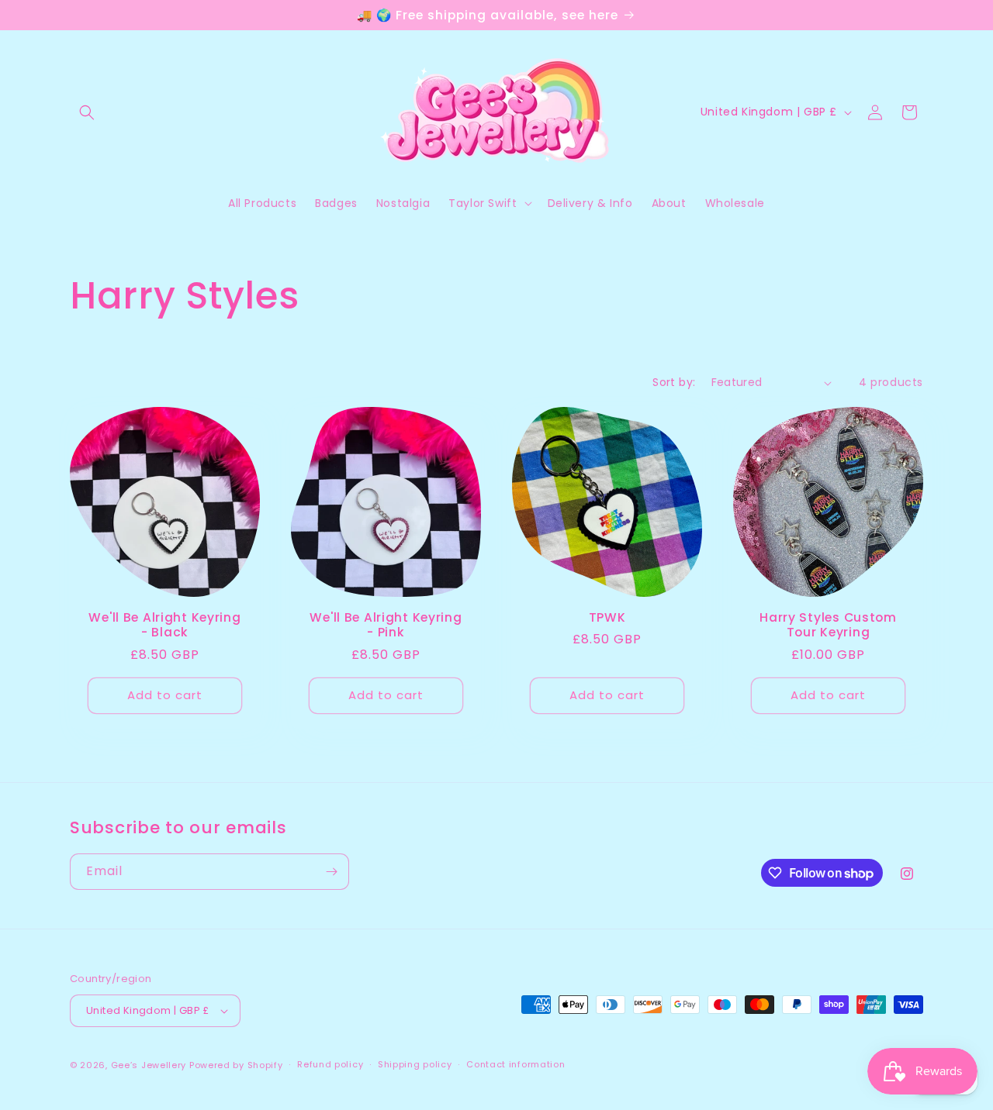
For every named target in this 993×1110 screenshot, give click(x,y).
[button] (87, 112)
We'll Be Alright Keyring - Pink (386, 625)
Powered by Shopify (236, 1065)
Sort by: (673, 382)
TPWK (607, 617)
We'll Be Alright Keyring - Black (164, 625)
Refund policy (330, 1064)
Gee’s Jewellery (149, 1065)
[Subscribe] (331, 871)
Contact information (515, 1064)
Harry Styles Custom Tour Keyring (828, 625)
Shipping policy (415, 1064)
